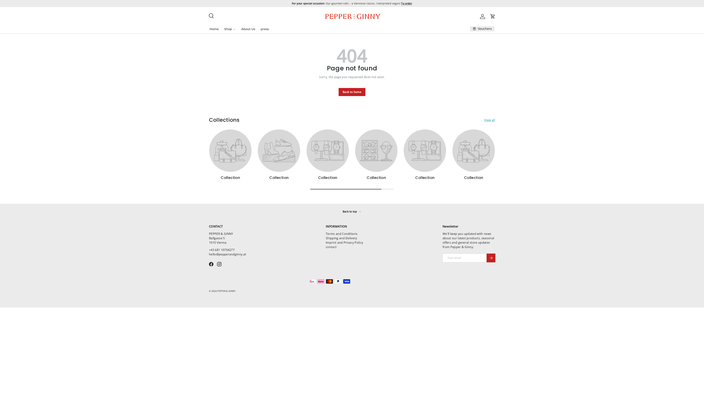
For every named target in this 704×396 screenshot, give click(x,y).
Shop (228, 29)
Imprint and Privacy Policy (344, 243)
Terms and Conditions (342, 234)
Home (214, 29)
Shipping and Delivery (341, 238)
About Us (248, 29)
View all (489, 120)
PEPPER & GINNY (226, 291)
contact (331, 247)
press (265, 29)
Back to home (352, 92)
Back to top (350, 211)
